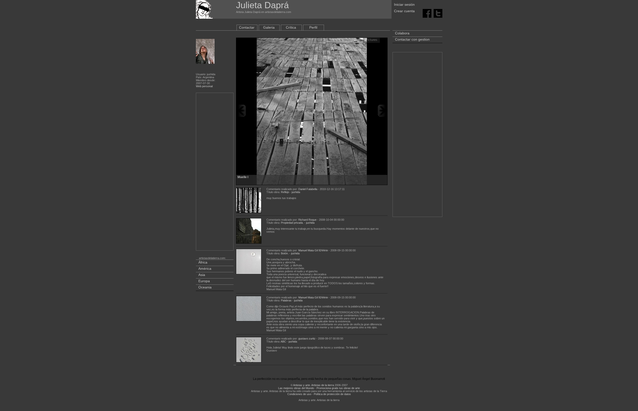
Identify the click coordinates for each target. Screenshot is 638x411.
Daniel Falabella (307, 189)
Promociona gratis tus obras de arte (338, 388)
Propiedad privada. (292, 222)
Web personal (204, 86)
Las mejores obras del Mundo (296, 388)
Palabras (286, 300)
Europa (204, 281)
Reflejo (285, 192)
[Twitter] (438, 12)
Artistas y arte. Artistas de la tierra (313, 385)
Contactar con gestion (412, 39)
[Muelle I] (311, 110)
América (204, 269)
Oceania (205, 287)
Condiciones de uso (299, 394)
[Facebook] (427, 12)
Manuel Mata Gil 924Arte (313, 250)
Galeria (269, 27)
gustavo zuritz (307, 338)
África (202, 262)
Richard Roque (307, 219)
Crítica (291, 27)
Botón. (285, 253)
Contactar (246, 27)
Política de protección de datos (332, 394)
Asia (201, 275)
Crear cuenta (404, 11)
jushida (296, 192)
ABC (283, 341)
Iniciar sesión (404, 4)
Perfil (313, 27)
